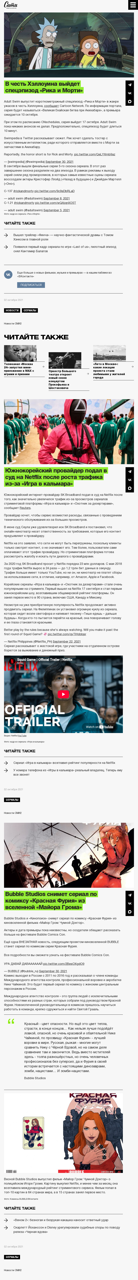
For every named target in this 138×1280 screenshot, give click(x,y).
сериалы (30, 310)
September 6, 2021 (56, 198)
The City (11, 5)
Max (130, 101)
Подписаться (31, 285)
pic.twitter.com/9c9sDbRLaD (54, 191)
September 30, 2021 (59, 161)
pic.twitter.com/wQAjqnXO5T (55, 203)
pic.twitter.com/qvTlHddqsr (67, 634)
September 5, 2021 (56, 210)
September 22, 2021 (67, 641)
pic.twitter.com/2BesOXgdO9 (63, 964)
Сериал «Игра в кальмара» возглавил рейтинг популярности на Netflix (64, 762)
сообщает (51, 106)
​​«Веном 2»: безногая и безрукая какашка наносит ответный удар (60, 1220)
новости (12, 310)
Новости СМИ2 (13, 323)
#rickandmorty (23, 191)
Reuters (25, 508)
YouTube (22, 736)
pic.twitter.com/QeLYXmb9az (94, 154)
